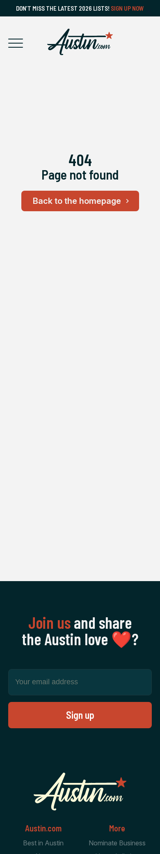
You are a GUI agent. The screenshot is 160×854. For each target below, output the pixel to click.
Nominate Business (117, 843)
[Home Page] (80, 42)
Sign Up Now (127, 8)
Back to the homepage (77, 201)
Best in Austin (43, 843)
